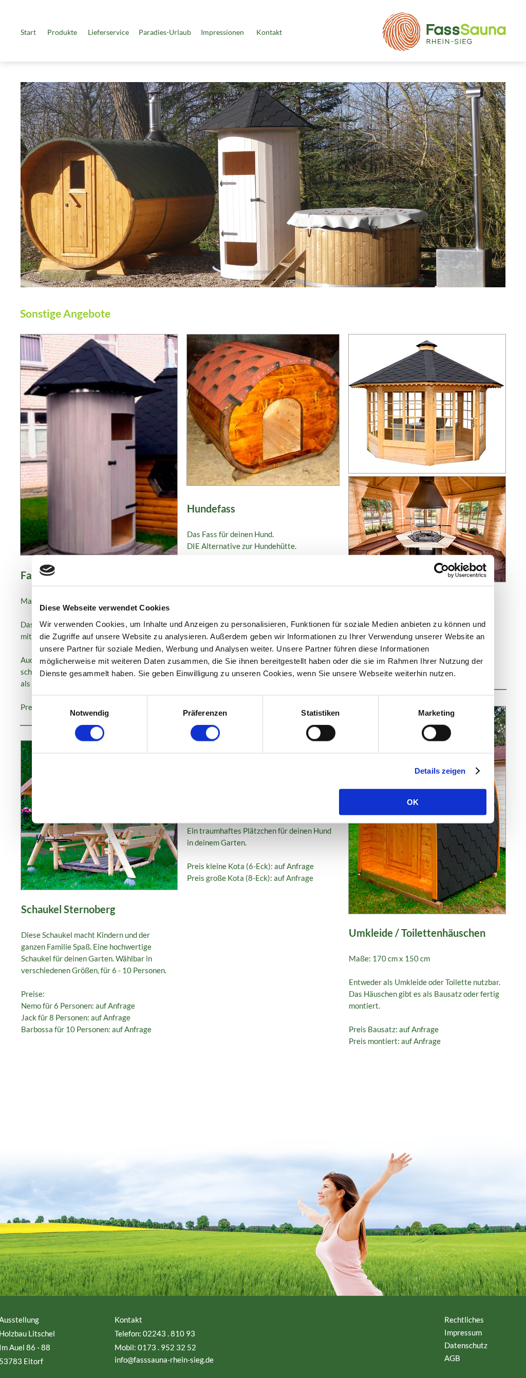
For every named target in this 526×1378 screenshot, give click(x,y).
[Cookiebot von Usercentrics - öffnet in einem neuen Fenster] (441, 570)
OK (413, 801)
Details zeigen (440, 770)
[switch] (205, 733)
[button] (66, 34)
